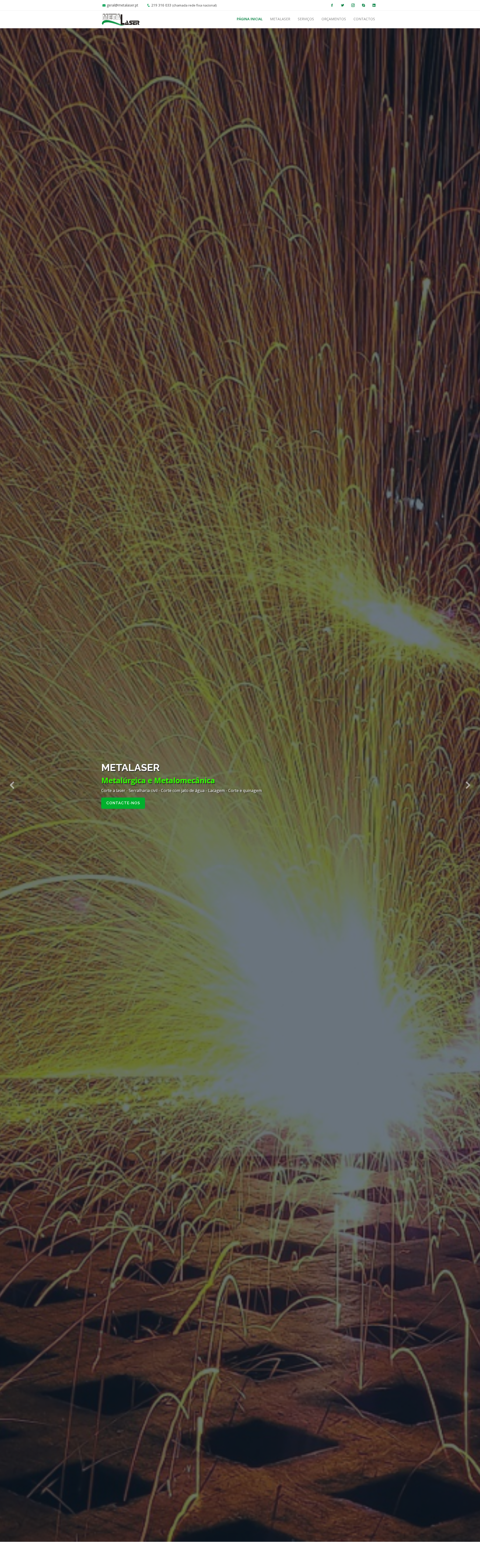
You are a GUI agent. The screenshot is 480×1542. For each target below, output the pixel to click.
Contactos (364, 19)
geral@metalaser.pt (122, 5)
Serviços (306, 19)
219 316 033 (161, 5)
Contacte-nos (123, 803)
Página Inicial (249, 19)
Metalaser (280, 19)
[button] (12, 785)
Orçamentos (334, 19)
